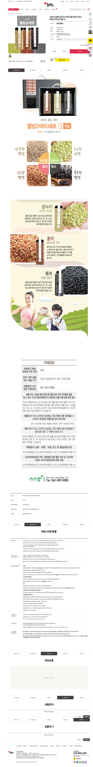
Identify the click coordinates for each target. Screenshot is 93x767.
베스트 (21, 9)
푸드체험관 (64, 746)
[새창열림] (75, 762)
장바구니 (64, 51)
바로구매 (80, 51)
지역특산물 (33, 9)
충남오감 (25, 746)
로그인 (67, 1)
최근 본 (90, 27)
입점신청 (62, 1)
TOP (90, 55)
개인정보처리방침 (44, 746)
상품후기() (81, 70)
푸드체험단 (46, 9)
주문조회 (82, 1)
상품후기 (53, 9)
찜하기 (54, 51)
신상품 (27, 9)
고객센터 (87, 1)
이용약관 (52, 746)
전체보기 (79, 716)
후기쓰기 (86, 739)
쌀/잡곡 (12, 13)
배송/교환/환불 (32, 70)
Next (90, 35)
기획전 (40, 9)
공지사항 (10, 1)
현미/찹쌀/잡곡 (19, 13)
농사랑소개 (18, 746)
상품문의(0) (65, 70)
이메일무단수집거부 (33, 746)
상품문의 (86, 716)
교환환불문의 (78, 758)
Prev (90, 28)
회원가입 (71, 1)
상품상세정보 (16, 70)
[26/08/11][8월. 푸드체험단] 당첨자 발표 (24, 1)
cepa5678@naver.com (35, 753)
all (29, 762)
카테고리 (13, 9)
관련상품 (49, 70)
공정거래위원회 (78, 746)
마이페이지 (77, 1)
